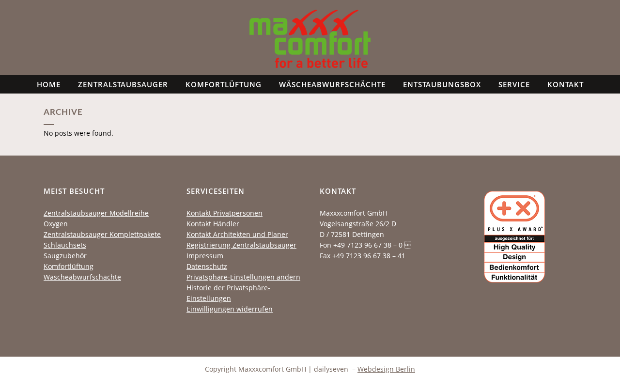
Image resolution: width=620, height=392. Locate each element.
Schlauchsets (65, 245)
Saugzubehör (65, 255)
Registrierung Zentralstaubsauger (241, 245)
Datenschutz (206, 266)
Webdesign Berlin (386, 369)
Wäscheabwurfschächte (82, 277)
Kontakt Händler (212, 223)
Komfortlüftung (68, 266)
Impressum (204, 255)
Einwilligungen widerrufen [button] (229, 309)
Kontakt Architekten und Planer (237, 234)
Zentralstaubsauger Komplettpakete (102, 234)
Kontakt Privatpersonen (224, 213)
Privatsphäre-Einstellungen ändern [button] (243, 277)
